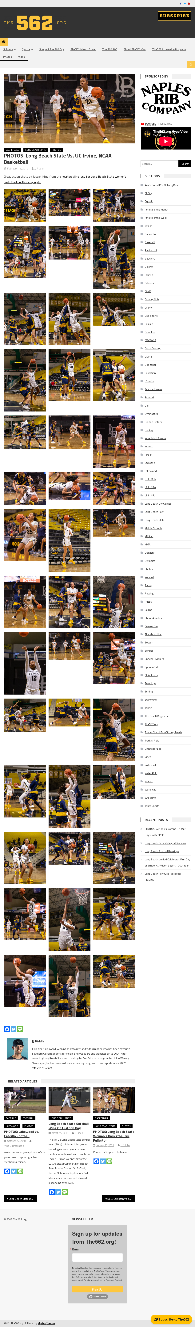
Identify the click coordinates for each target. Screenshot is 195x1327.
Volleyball (150, 765)
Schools (8, 49)
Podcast (149, 577)
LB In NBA (150, 487)
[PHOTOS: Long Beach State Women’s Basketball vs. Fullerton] (114, 1100)
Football (28, 1118)
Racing (148, 585)
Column (149, 324)
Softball (149, 651)
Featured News (153, 389)
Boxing (149, 267)
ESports (149, 381)
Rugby (148, 602)
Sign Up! (97, 1289)
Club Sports (151, 316)
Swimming (151, 700)
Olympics (150, 561)
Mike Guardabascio (14, 1146)
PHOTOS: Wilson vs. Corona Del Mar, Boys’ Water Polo (165, 832)
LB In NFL (150, 495)
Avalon (149, 226)
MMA (147, 544)
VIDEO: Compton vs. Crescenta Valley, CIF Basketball (120, 1199)
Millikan (149, 536)
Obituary (149, 553)
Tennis (148, 708)
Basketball (12, 150)
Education (150, 373)
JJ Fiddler (39, 168)
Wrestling (150, 798)
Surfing (149, 691)
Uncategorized (153, 749)
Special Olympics (154, 659)
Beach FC (150, 258)
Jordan (148, 455)
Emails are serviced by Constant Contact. (103, 1280)
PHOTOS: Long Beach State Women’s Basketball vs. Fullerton (113, 1136)
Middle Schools (153, 528)
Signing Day (151, 626)
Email (76, 1249)
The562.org (151, 724)
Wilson (149, 781)
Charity (149, 307)
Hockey (149, 430)
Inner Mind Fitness (155, 438)
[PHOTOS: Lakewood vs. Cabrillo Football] (25, 1100)
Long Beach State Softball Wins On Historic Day (69, 1126)
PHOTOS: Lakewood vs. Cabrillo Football (21, 1134)
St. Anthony (151, 675)
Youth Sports (152, 806)
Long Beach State (35, 150)
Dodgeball (150, 365)
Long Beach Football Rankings (162, 851)
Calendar (150, 283)
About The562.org (135, 49)
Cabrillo (11, 1118)
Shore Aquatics (153, 618)
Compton (150, 332)
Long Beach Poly (154, 512)
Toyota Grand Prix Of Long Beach (163, 732)
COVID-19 (150, 340)
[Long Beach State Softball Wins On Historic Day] (69, 1100)
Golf (147, 406)
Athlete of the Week (156, 218)
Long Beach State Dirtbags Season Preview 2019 (23, 1199)
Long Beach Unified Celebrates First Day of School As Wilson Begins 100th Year (167, 862)
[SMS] (20, 1029)
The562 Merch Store (83, 49)
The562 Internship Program (169, 49)
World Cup (150, 789)
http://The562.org (42, 1068)
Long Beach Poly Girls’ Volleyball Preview (163, 877)
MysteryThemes (46, 1323)
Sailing (148, 610)
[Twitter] (13, 1029)
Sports (26, 49)
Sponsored (151, 667)
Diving (148, 356)
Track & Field (152, 740)
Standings (150, 683)
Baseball (150, 242)
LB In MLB (150, 479)
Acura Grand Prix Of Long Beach (163, 185)
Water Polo (151, 773)
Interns (149, 446)
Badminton (151, 234)
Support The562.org (51, 49)
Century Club (152, 299)
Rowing (149, 593)
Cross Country (153, 348)
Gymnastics (151, 414)
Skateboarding (153, 634)
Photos (7, 57)
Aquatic (149, 201)
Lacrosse (150, 463)
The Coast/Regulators (157, 716)
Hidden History (153, 422)
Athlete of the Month (156, 209)
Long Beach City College (158, 504)
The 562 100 (109, 49)
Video (21, 57)
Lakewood (12, 1126)
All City (148, 193)
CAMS (148, 291)
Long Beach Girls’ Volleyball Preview (165, 843)
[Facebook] (7, 1029)
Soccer (149, 642)
